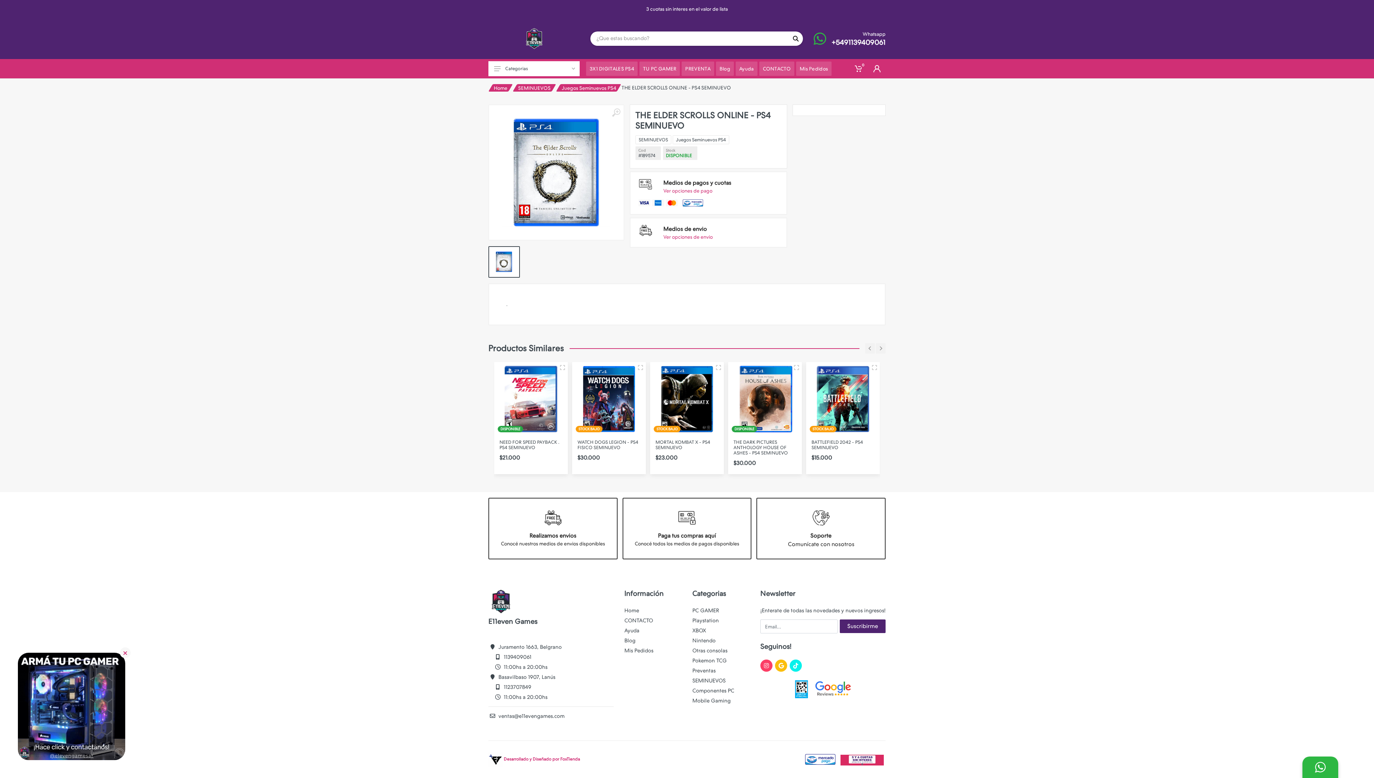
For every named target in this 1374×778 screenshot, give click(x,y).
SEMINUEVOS (534, 88)
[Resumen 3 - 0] (562, 367)
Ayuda (631, 630)
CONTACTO (638, 620)
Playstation (705, 620)
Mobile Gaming (711, 701)
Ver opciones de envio (688, 237)
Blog (629, 640)
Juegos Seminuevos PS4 (589, 88)
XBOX (699, 630)
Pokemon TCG (709, 660)
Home (500, 88)
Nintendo (704, 640)
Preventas (704, 671)
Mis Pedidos (638, 650)
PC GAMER (705, 610)
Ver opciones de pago (687, 191)
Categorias (516, 68)
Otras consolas (709, 650)
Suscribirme (862, 626)
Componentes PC (713, 691)
